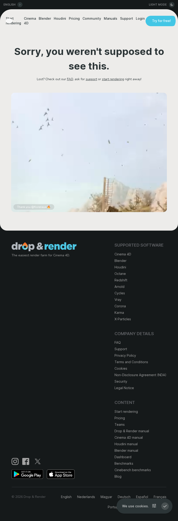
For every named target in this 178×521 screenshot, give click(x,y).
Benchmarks (123, 463)
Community (92, 18)
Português (116, 507)
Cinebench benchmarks (132, 470)
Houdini (60, 18)
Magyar (106, 497)
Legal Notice (124, 388)
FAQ (70, 79)
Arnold (119, 287)
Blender (45, 18)
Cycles (119, 293)
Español (142, 497)
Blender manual (126, 450)
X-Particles (122, 319)
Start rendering (13, 20)
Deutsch (124, 497)
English (66, 497)
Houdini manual (126, 444)
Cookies (120, 368)
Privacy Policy (125, 355)
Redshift (120, 280)
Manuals (110, 18)
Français (160, 497)
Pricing (74, 18)
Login (140, 18)
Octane (120, 274)
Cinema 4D (30, 20)
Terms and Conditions (131, 362)
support (91, 79)
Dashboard (122, 457)
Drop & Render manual (131, 431)
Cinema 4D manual (128, 437)
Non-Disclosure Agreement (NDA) (140, 375)
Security (120, 381)
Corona (120, 306)
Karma (119, 313)
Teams (119, 424)
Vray (117, 300)
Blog (117, 476)
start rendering (113, 79)
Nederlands (86, 497)
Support (126, 18)
